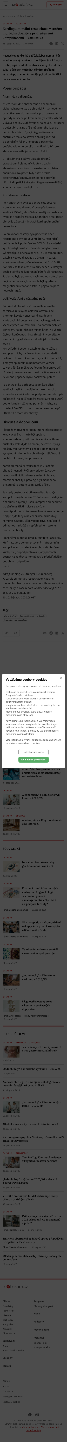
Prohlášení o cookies (29, 743)
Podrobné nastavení (33, 752)
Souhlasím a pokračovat (33, 759)
